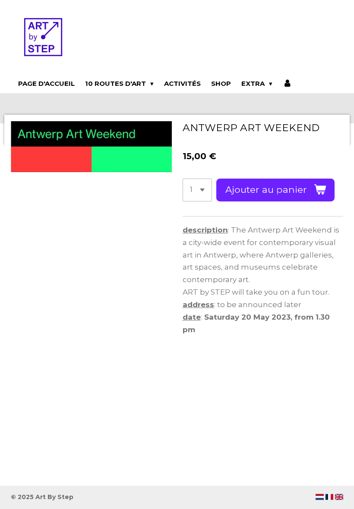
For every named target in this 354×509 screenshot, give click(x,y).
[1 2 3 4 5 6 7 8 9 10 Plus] (197, 190)
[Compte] (287, 83)
